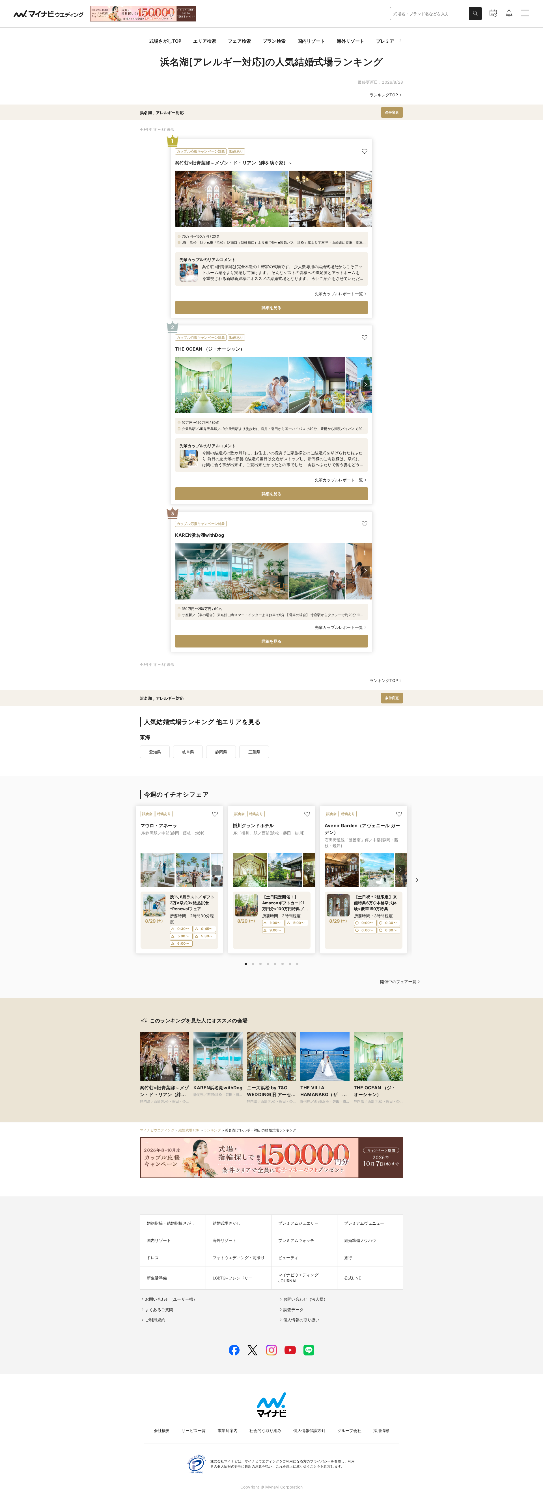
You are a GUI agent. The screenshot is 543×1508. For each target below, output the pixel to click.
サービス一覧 (194, 1430)
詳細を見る (272, 307)
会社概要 (162, 1430)
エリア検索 (204, 41)
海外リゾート (350, 41)
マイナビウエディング (157, 1130)
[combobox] (429, 14)
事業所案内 (227, 1430)
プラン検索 (274, 41)
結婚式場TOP (188, 1130)
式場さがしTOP (165, 41)
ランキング (212, 1130)
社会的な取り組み (265, 1430)
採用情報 (381, 1430)
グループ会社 (349, 1430)
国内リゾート (311, 41)
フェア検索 (239, 41)
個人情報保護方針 (309, 1430)
